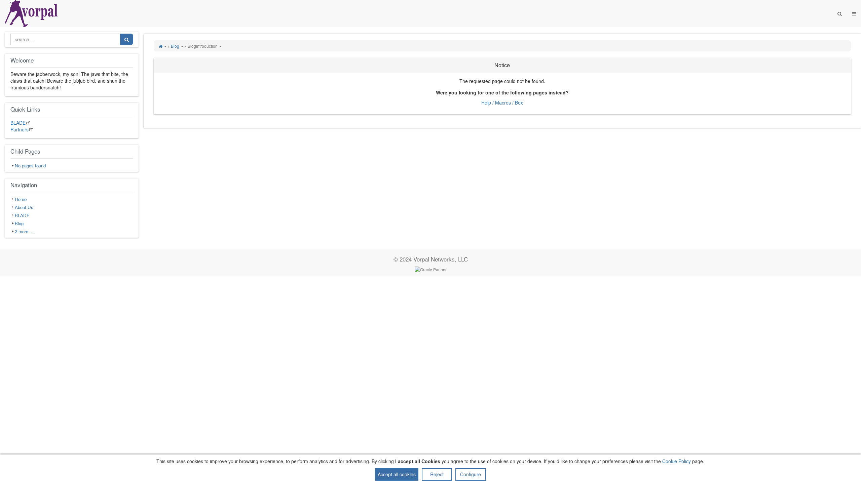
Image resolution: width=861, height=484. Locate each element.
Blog (175, 46)
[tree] (71, 166)
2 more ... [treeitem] (24, 231)
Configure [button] (470, 474)
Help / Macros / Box (502, 102)
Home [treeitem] (21, 199)
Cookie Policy (676, 461)
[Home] (160, 46)
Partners (19, 129)
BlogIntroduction (203, 46)
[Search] (839, 13)
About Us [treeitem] (24, 207)
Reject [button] (437, 474)
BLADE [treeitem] (22, 215)
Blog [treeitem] (19, 223)
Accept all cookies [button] (397, 474)
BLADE (18, 122)
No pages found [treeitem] (30, 165)
